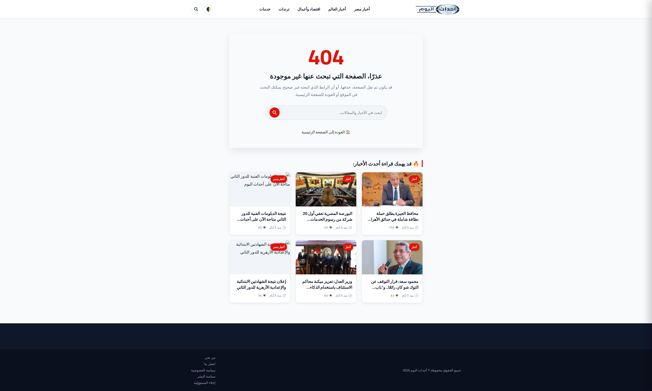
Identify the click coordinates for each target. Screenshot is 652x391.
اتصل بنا (209, 364)
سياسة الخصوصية (203, 370)
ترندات (284, 9)
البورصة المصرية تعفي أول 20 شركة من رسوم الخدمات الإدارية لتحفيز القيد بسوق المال (326, 219)
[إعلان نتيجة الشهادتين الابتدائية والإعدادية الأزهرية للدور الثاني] (259, 257)
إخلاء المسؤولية (204, 383)
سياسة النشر (206, 376)
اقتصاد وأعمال (308, 9)
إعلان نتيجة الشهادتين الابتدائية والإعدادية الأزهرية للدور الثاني (261, 284)
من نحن (210, 357)
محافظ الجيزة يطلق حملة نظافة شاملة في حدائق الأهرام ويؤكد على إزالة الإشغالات (393, 219)
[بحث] (274, 112)
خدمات (264, 9)
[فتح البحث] (196, 9)
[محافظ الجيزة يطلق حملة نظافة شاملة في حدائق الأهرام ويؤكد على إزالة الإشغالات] (392, 189)
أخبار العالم (337, 9)
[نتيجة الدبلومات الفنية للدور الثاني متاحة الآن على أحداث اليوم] (259, 189)
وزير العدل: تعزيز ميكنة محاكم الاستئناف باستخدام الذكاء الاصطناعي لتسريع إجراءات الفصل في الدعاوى (327, 290)
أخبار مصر (362, 9)
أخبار (414, 178)
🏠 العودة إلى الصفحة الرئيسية (326, 132)
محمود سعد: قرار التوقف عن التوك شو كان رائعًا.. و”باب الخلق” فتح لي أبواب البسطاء (394, 287)
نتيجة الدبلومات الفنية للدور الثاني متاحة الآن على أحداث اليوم (263, 219)
